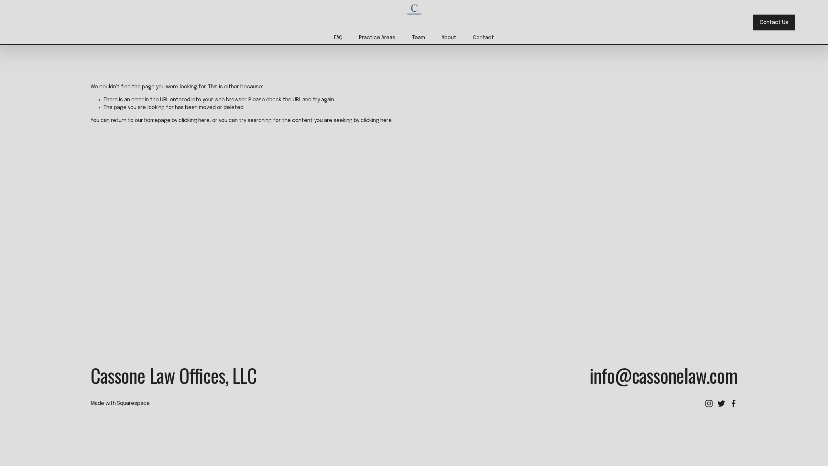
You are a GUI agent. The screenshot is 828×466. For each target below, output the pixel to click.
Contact (483, 37)
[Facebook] (733, 403)
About (448, 37)
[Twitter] (721, 403)
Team (418, 37)
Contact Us (774, 22)
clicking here (194, 120)
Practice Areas (377, 37)
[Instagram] (709, 403)
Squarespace (133, 403)
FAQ (338, 37)
